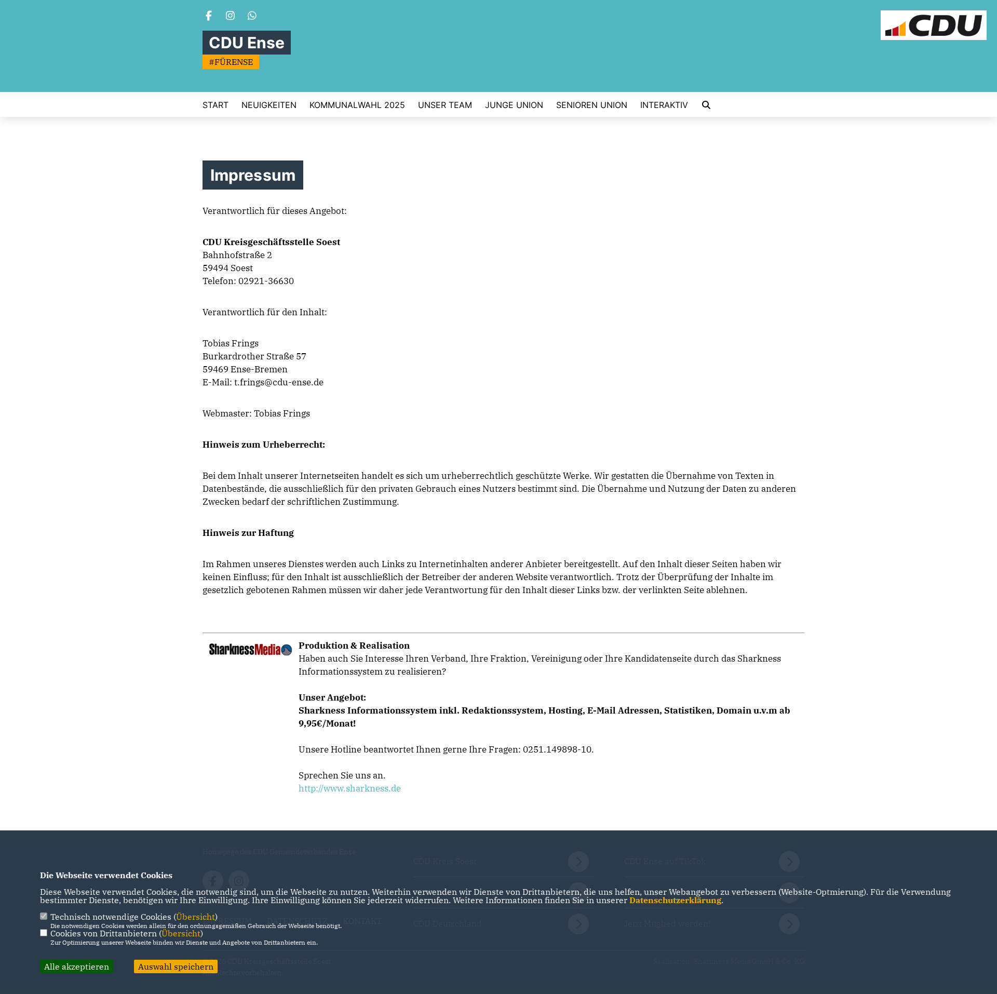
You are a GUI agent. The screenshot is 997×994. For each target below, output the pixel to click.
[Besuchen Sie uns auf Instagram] (230, 16)
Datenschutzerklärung (675, 900)
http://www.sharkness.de (350, 788)
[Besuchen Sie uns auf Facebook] (209, 16)
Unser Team (445, 105)
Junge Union (514, 105)
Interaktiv (664, 105)
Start (215, 105)
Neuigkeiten (269, 105)
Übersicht (195, 916)
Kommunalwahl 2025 (357, 105)
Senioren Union (591, 105)
